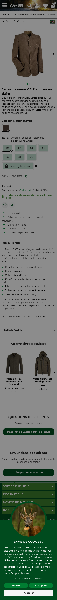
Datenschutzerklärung (23, 578)
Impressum (38, 578)
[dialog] (28, 300)
